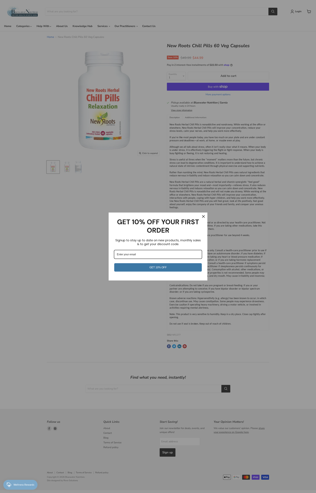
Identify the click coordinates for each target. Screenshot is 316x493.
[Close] (203, 216)
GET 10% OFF (158, 267)
